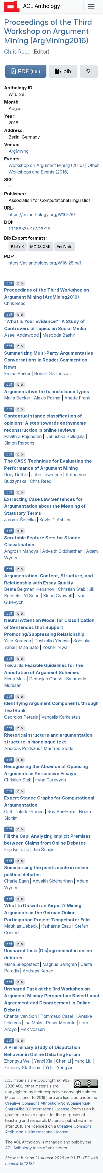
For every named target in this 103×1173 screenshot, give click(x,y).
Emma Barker (17, 373)
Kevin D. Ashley (54, 519)
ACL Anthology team (23, 1147)
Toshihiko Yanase (52, 640)
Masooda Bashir (58, 335)
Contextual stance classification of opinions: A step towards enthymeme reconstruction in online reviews (45, 423)
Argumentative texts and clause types (46, 391)
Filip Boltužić (16, 849)
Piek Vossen (32, 1029)
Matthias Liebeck (21, 926)
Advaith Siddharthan (62, 551)
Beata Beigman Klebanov (29, 589)
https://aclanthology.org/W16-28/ (42, 214)
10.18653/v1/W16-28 (29, 228)
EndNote (65, 246)
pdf (9, 283)
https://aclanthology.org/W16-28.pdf (45, 263)
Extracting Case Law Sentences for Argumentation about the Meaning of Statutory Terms (45, 506)
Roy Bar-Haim (61, 811)
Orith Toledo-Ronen (24, 811)
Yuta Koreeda (17, 640)
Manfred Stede (58, 748)
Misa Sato (29, 647)
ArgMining (19, 151)
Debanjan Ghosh (45, 678)
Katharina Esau (56, 926)
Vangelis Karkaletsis (60, 717)
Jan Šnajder (44, 849)
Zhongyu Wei (17, 1061)
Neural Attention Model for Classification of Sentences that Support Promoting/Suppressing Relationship (49, 627)
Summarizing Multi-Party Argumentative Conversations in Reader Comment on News (48, 359)
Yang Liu (82, 1061)
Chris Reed (17, 51)
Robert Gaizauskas (53, 373)
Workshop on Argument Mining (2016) (46, 165)
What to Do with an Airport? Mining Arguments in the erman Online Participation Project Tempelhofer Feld (47, 912)
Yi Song (32, 595)
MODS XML (40, 246)
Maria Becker (17, 398)
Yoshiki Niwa (55, 647)
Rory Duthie (16, 474)
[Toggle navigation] (91, 6)
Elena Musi (15, 678)
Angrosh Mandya (21, 551)
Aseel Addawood (21, 335)
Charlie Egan (16, 881)
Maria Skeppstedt (21, 964)
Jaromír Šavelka (20, 519)
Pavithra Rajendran (23, 436)
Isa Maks (33, 1022)
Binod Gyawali (57, 595)
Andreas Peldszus (22, 748)
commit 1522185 (20, 1163)
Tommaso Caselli (57, 1016)
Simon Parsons (19, 443)
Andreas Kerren (38, 971)
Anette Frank (77, 398)
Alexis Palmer (47, 398)
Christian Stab (71, 589)
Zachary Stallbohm (22, 1067)
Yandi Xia (43, 1061)
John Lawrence (46, 474)
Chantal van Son (20, 1016)
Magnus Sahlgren (59, 964)
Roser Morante (61, 1022)
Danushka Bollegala (65, 436)
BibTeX (17, 246)
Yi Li (49, 1067)
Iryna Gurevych (50, 780)
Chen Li (63, 1061)
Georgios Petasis (21, 717)
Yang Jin (65, 1067)
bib (20, 283)
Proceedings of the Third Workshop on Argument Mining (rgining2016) (48, 31)
